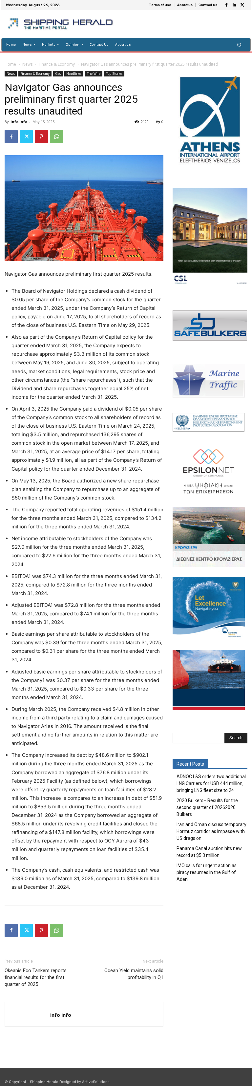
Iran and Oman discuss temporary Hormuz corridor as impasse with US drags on (211, 831)
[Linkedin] (234, 5)
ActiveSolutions (95, 1082)
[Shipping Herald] (61, 24)
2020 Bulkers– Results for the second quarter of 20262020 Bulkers (207, 807)
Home (10, 64)
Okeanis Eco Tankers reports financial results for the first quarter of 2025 (36, 977)
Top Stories (114, 73)
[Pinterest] (41, 136)
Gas (58, 73)
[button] (239, 44)
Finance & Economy (57, 64)
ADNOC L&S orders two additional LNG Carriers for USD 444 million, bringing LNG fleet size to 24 (211, 783)
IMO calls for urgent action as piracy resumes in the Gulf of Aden (207, 872)
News (27, 64)
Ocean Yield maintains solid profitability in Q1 (133, 974)
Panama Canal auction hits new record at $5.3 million (209, 852)
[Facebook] (226, 5)
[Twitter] (242, 5)
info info (18, 121)
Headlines (73, 73)
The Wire (93, 73)
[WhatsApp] (56, 136)
